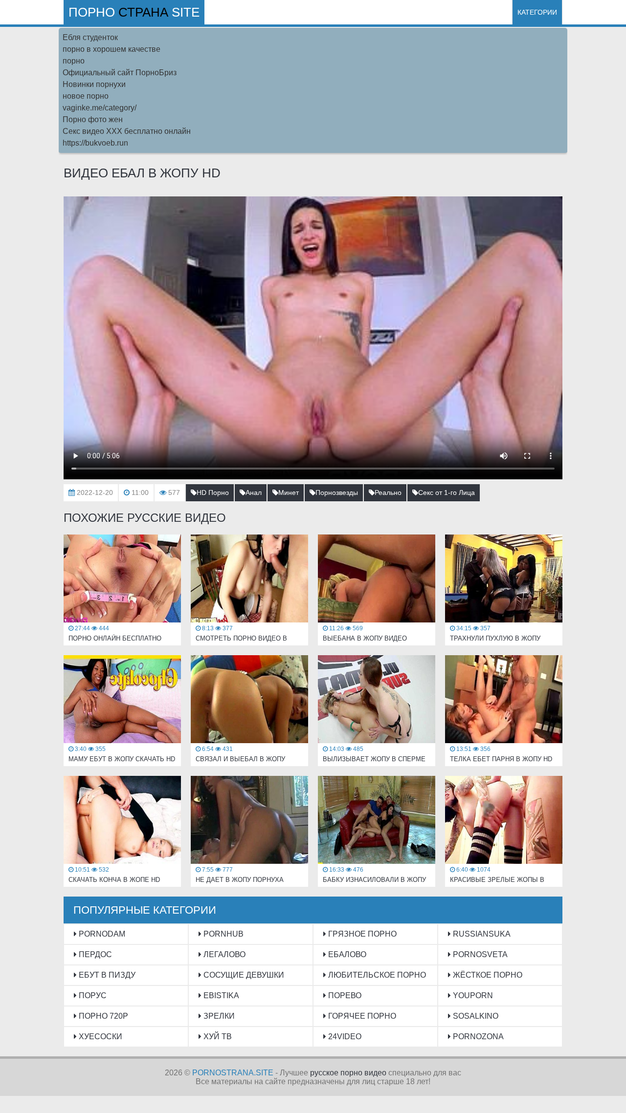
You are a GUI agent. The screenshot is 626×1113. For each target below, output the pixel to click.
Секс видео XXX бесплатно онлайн (127, 131)
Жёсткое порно (486, 975)
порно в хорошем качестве (111, 49)
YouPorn (472, 995)
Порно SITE (134, 12)
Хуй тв (216, 1036)
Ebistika (220, 995)
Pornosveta (479, 954)
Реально (388, 492)
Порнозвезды (336, 492)
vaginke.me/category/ (99, 108)
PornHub (222, 934)
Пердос (94, 954)
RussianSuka (481, 934)
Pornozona (477, 1036)
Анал (254, 492)
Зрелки (218, 1016)
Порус (92, 995)
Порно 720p (102, 1016)
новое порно (86, 96)
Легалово (223, 954)
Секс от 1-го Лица (446, 492)
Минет (288, 492)
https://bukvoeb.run (95, 143)
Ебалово (346, 954)
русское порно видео (348, 1073)
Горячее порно (361, 1016)
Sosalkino (474, 1016)
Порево (343, 995)
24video (343, 1036)
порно (74, 61)
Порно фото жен (93, 119)
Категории (537, 12)
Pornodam (101, 934)
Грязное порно (361, 934)
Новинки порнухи (94, 84)
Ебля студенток (90, 37)
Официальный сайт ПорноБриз (120, 72)
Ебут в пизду (106, 975)
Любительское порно (376, 975)
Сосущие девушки (242, 975)
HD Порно (213, 492)
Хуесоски (99, 1036)
